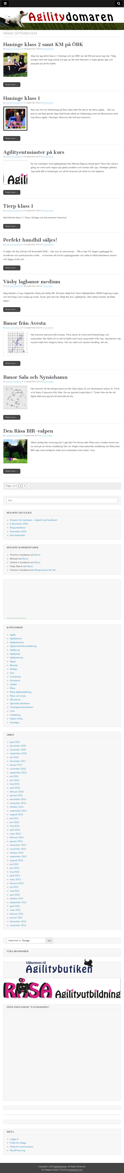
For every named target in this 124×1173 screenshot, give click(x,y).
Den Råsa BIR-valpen (28, 431)
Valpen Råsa (16, 718)
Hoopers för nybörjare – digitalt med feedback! (33, 520)
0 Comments (47, 49)
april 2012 (15, 894)
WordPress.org (17, 1150)
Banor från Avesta (24, 323)
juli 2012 (14, 887)
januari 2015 (16, 795)
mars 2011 (15, 910)
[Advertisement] (16, 598)
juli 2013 (14, 864)
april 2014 (15, 829)
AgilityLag (15, 650)
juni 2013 (14, 868)
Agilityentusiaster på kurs (33, 152)
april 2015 (15, 787)
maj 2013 (14, 871)
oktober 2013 (16, 852)
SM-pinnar (15, 699)
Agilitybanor (16, 638)
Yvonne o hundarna (14, 49)
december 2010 (18, 921)
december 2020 (18, 745)
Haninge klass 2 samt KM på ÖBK (43, 44)
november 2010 (18, 925)
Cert (12, 673)
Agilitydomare (17, 642)
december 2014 (18, 799)
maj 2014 (14, 826)
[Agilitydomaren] (62, 18)
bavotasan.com (75, 1170)
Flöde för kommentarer (21, 1146)
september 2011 (18, 902)
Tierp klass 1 (18, 206)
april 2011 (15, 906)
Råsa (12, 688)
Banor (37, 554)
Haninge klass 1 (21, 98)
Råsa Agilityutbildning (20, 692)
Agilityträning (16, 657)
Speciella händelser (20, 703)
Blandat (14, 665)
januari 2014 (16, 841)
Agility (13, 634)
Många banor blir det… (46, 570)
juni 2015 (14, 780)
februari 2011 (16, 914)
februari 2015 (17, 791)
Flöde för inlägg (18, 1142)
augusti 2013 (16, 860)
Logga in (14, 1139)
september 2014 (18, 810)
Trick (12, 711)
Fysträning (15, 676)
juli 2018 (14, 757)
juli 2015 (14, 776)
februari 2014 (17, 837)
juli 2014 (14, 818)
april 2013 (15, 875)
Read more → (11, 84)
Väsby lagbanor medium (31, 282)
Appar (13, 661)
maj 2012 (14, 891)
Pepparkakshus (18, 527)
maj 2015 (14, 784)
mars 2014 (15, 833)
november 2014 (18, 803)
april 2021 (15, 742)
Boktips (13, 669)
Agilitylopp (15, 654)
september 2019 (18, 753)
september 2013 (18, 856)
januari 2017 (16, 765)
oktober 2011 (16, 898)
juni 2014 (14, 822)
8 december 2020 (19, 523)
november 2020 (18, 749)
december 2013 (18, 845)
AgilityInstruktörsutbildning (23, 646)
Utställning (15, 715)
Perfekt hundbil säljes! (30, 240)
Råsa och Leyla (18, 696)
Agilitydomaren (60, 1167)
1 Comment (47, 286)
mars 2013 (15, 879)
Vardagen (15, 722)
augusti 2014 (16, 814)
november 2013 (18, 849)
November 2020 (18, 531)
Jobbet (13, 684)
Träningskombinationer (21, 707)
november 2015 (18, 768)
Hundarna (15, 680)
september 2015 (18, 772)
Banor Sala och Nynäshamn (35, 377)
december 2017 (18, 761)
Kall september (17, 535)
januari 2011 (16, 917)
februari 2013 (17, 883)
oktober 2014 (16, 807)
